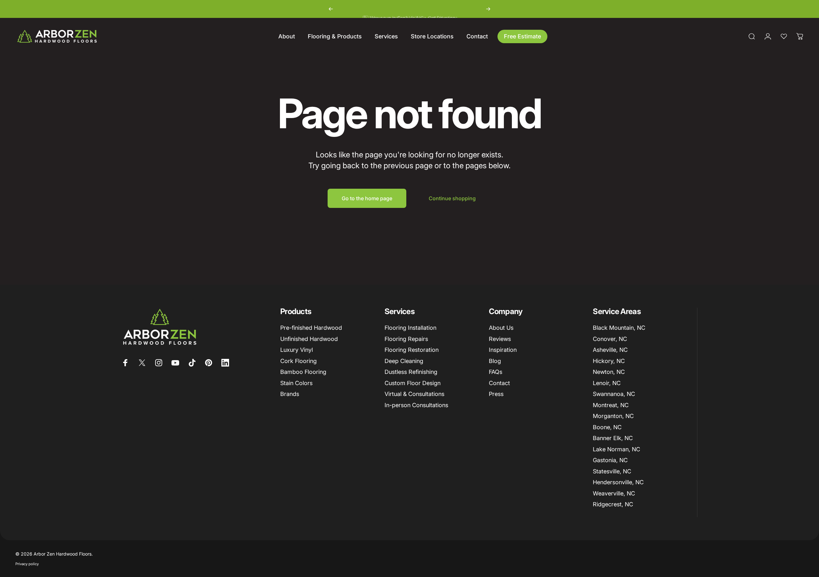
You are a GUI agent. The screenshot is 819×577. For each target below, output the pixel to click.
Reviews (500, 339)
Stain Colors (296, 383)
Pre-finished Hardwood (311, 327)
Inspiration (503, 349)
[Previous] (331, 9)
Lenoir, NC (607, 383)
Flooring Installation (410, 327)
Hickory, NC (609, 361)
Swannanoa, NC (614, 394)
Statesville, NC (612, 471)
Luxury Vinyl (296, 349)
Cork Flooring (298, 361)
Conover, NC (610, 339)
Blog (495, 361)
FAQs (495, 371)
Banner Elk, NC (613, 438)
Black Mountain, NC (619, 327)
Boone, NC (607, 427)
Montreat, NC (611, 405)
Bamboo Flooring (303, 371)
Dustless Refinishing (411, 371)
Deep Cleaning (404, 361)
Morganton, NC (613, 416)
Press (496, 394)
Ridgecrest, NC (613, 504)
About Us (501, 327)
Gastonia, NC (610, 460)
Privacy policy (27, 564)
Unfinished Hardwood (309, 339)
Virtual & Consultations (414, 394)
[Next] (488, 9)
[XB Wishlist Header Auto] (784, 36)
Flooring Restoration (412, 349)
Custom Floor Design (413, 383)
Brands (289, 394)
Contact (499, 383)
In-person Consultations (416, 405)
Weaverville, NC (614, 493)
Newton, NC (609, 371)
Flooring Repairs (406, 339)
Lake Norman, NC (616, 449)
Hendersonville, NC (618, 482)
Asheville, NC (610, 349)
